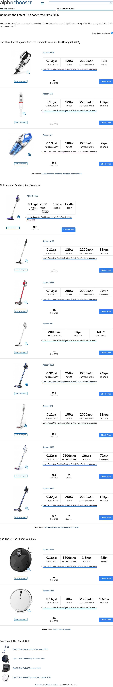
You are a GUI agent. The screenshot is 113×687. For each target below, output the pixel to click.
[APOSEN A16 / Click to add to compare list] (20, 122)
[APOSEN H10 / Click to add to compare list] (20, 352)
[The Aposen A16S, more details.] (21, 252)
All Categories (7, 9)
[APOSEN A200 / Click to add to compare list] (20, 578)
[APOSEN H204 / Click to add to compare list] (20, 81)
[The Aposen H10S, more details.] (13, 208)
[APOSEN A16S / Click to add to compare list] (20, 270)
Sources (69, 476)
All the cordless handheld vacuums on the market (61, 174)
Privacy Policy (39, 684)
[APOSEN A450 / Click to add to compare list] (20, 619)
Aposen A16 (48, 94)
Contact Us (54, 684)
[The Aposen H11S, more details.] (21, 293)
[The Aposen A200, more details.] (20, 560)
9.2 (35, 227)
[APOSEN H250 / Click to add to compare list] (20, 517)
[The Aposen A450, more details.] (20, 601)
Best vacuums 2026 (65, 9)
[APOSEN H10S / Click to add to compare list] (13, 228)
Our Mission (47, 684)
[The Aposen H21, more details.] (21, 417)
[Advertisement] (96, 192)
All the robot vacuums (62, 630)
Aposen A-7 (47, 135)
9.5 (54, 516)
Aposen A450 (48, 590)
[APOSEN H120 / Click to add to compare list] (20, 476)
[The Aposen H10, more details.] (21, 334)
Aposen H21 (48, 406)
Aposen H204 (48, 52)
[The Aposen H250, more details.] (21, 499)
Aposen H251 (48, 365)
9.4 (54, 162)
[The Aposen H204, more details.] (21, 63)
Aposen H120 (48, 447)
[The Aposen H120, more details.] (21, 458)
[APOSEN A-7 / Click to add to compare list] (20, 163)
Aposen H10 (48, 323)
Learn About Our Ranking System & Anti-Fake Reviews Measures (70, 69)
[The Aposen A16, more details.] (21, 104)
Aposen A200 (48, 549)
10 (54, 310)
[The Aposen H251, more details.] (20, 376)
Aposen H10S (32, 196)
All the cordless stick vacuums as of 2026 (61, 527)
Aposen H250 (48, 488)
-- (54, 80)
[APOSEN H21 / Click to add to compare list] (20, 434)
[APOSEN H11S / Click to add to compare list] (20, 311)
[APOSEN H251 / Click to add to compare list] (20, 393)
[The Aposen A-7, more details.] (20, 146)
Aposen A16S (48, 241)
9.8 (54, 434)
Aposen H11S (48, 282)
